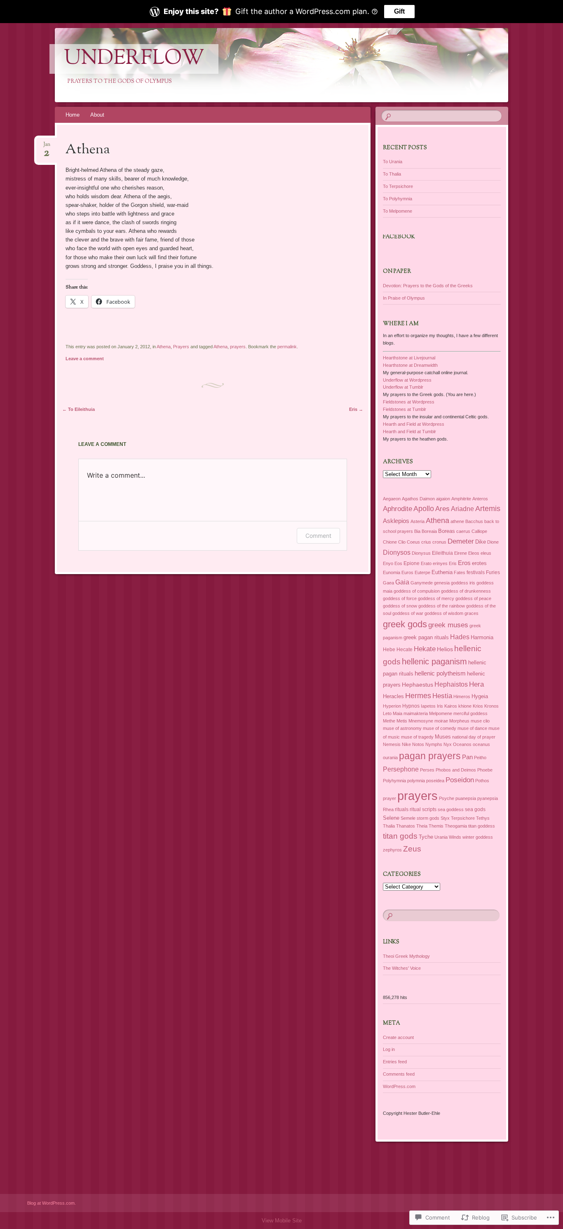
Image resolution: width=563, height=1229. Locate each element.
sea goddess (451, 809)
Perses (427, 769)
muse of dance (472, 728)
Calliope (479, 531)
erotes (479, 563)
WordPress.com (399, 1086)
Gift (399, 11)
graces (471, 613)
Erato (426, 563)
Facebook (399, 237)
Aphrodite (397, 508)
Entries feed (395, 1061)
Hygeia (480, 696)
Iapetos (428, 706)
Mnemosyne (420, 720)
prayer (389, 798)
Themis (436, 825)
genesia (442, 582)
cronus (439, 541)
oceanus (481, 744)
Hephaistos (451, 684)
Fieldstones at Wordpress (408, 401)
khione (465, 706)
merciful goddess (470, 713)
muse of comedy (439, 728)
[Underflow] (280, 65)
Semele (408, 818)
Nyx (447, 744)
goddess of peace (473, 598)
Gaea (388, 582)
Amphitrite (461, 498)
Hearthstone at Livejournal (409, 357)
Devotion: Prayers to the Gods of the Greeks (428, 285)
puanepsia (465, 798)
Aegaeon (392, 498)
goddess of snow (400, 605)
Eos (398, 563)
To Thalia (392, 173)
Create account (398, 1037)
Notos (418, 744)
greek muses (448, 625)
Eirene (460, 553)
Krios (478, 706)
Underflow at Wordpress (407, 380)
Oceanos (462, 744)
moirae (441, 720)
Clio (402, 541)
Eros (464, 562)
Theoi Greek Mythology (406, 956)
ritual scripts (423, 809)
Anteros (480, 498)
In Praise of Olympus (404, 298)
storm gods (428, 818)
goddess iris (463, 582)
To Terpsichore (398, 186)
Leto (387, 713)
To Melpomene (397, 211)
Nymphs (433, 744)
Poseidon (460, 780)
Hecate (404, 649)
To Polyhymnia (397, 198)
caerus (463, 531)
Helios (445, 649)
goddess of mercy (436, 598)
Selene (391, 818)
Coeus (413, 541)
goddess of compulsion (417, 591)
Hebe (389, 649)
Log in (389, 1049)
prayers (238, 346)
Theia (421, 825)
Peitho (480, 757)
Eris (356, 409)
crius (426, 541)
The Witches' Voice (402, 968)
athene (457, 521)
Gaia (402, 582)
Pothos (482, 780)
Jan (46, 147)
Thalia (389, 825)
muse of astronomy (402, 728)
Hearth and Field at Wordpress (413, 424)
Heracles (393, 696)
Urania (441, 837)
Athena (164, 346)
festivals (476, 572)
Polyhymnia (394, 780)
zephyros (392, 849)
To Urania (392, 161)
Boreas (446, 531)
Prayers (181, 346)
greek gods (405, 624)
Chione (390, 541)
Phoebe (485, 769)
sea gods (475, 809)
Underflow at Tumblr (403, 387)
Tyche (426, 837)
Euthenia (442, 572)
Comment (318, 535)
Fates (459, 572)
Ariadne (462, 508)
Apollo (423, 508)
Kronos (491, 706)
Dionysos (397, 552)
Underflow (134, 59)
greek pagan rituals (426, 637)
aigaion (443, 498)
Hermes (418, 696)
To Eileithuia (78, 409)
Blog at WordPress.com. (51, 1203)
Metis (401, 720)
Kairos (450, 706)
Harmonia (482, 637)
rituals (401, 809)
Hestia (442, 696)
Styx (445, 818)
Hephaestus (417, 684)
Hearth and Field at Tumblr (409, 431)
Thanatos (405, 825)
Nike (406, 744)
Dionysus (421, 553)
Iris (440, 706)
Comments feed (399, 1074)
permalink (287, 346)
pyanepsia (487, 798)
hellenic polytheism (440, 673)
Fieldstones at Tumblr (404, 409)
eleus (486, 553)
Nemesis (392, 744)
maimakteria (415, 713)
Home (73, 115)
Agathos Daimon (418, 498)
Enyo (388, 563)
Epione (411, 563)
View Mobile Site (282, 1220)
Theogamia (456, 825)
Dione (493, 541)
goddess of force (400, 598)
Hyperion (392, 706)
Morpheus (459, 720)
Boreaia (429, 531)
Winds (455, 837)
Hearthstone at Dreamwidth (410, 365)
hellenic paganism (434, 661)
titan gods (400, 836)
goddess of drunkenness (466, 591)
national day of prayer (473, 736)
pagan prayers (430, 756)
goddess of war (407, 613)
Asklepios (396, 520)
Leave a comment (85, 358)
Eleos (473, 553)
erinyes (440, 563)
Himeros (461, 696)
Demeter (461, 541)
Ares (442, 509)
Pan (467, 756)
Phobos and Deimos (456, 769)
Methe (389, 720)
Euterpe (422, 572)
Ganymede (422, 582)
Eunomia (391, 572)
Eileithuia (442, 553)
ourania (390, 757)
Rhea (388, 809)
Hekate (425, 649)
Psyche (446, 798)
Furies (493, 572)
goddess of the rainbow (441, 605)
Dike (480, 542)
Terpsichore (463, 818)
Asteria (418, 521)
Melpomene (440, 713)
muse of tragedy (417, 736)
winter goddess (477, 837)
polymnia (416, 780)
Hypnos (411, 706)
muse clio (480, 720)
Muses (443, 737)
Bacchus (474, 521)
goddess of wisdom (444, 613)
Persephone (401, 769)
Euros (407, 572)
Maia (397, 713)
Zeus (412, 848)
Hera (476, 684)
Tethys (483, 818)
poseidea (435, 780)
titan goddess (481, 825)
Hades (459, 636)
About (97, 115)
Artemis (487, 508)
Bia (417, 531)
